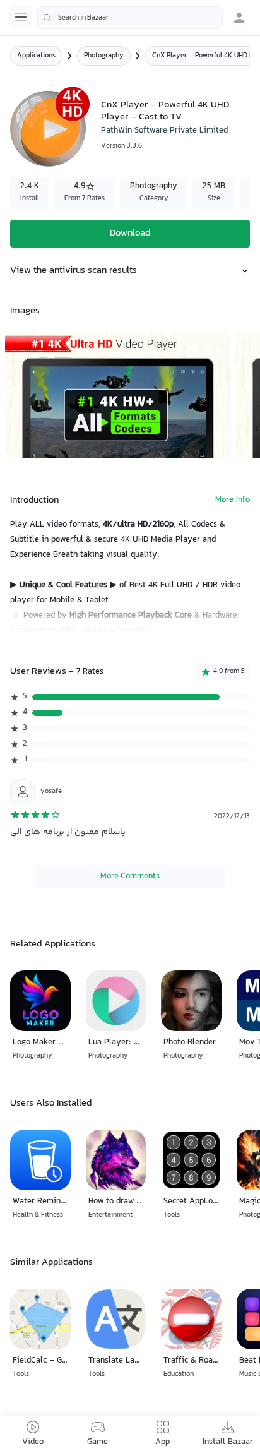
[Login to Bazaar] (239, 17)
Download (130, 233)
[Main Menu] (20, 17)
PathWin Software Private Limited (164, 131)
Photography (104, 56)
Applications (36, 56)
